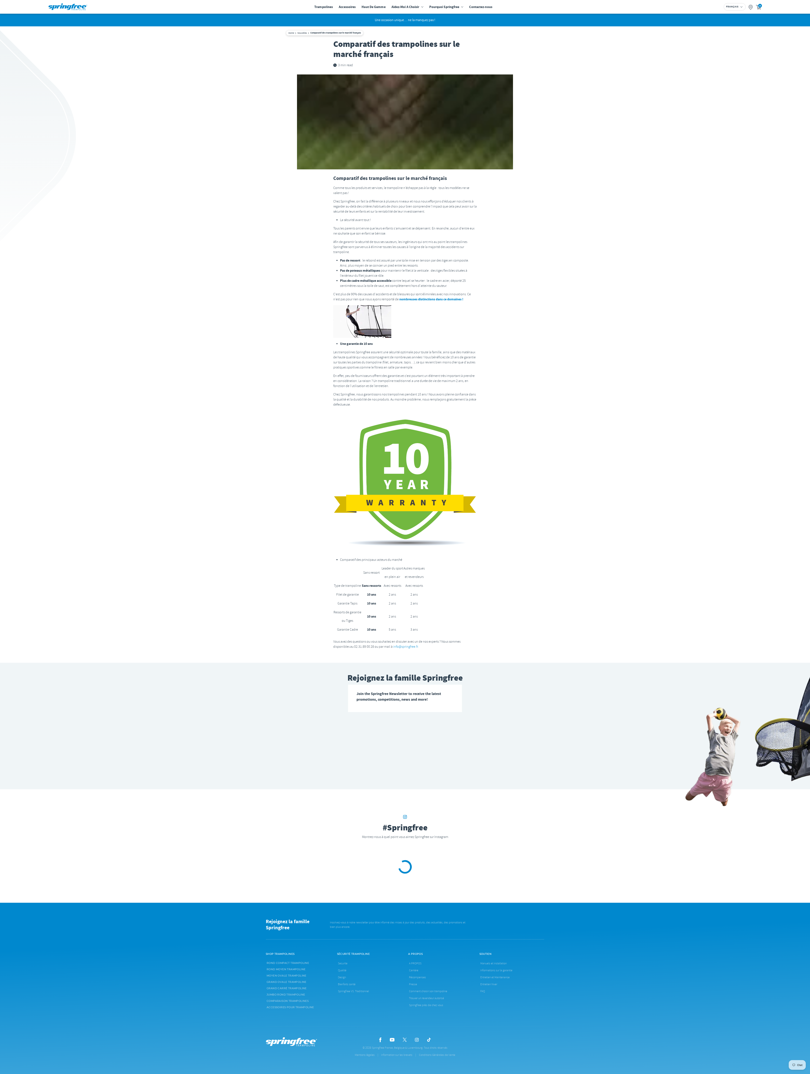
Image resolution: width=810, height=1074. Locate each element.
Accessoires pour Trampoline (290, 1007)
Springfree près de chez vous (426, 1005)
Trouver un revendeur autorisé (426, 998)
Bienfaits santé (346, 984)
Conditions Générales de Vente (437, 1055)
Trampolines (323, 7)
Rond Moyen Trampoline (286, 969)
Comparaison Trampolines (288, 1001)
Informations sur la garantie (496, 970)
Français (732, 7)
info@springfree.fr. (406, 647)
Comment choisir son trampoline (428, 991)
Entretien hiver (488, 984)
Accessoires (347, 7)
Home (291, 32)
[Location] (751, 7)
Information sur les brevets (396, 1055)
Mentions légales (365, 1055)
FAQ (482, 991)
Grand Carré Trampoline (287, 988)
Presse (413, 984)
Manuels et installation (493, 963)
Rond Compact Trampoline (288, 963)
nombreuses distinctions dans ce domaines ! (431, 299)
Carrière (413, 970)
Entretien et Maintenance (495, 977)
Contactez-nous (480, 7)
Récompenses (417, 977)
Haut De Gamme (373, 7)
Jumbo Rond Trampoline (286, 994)
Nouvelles (302, 32)
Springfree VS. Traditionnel (353, 991)
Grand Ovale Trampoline (286, 982)
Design (342, 977)
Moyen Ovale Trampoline (286, 975)
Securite (342, 963)
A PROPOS (415, 963)
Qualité (342, 970)
